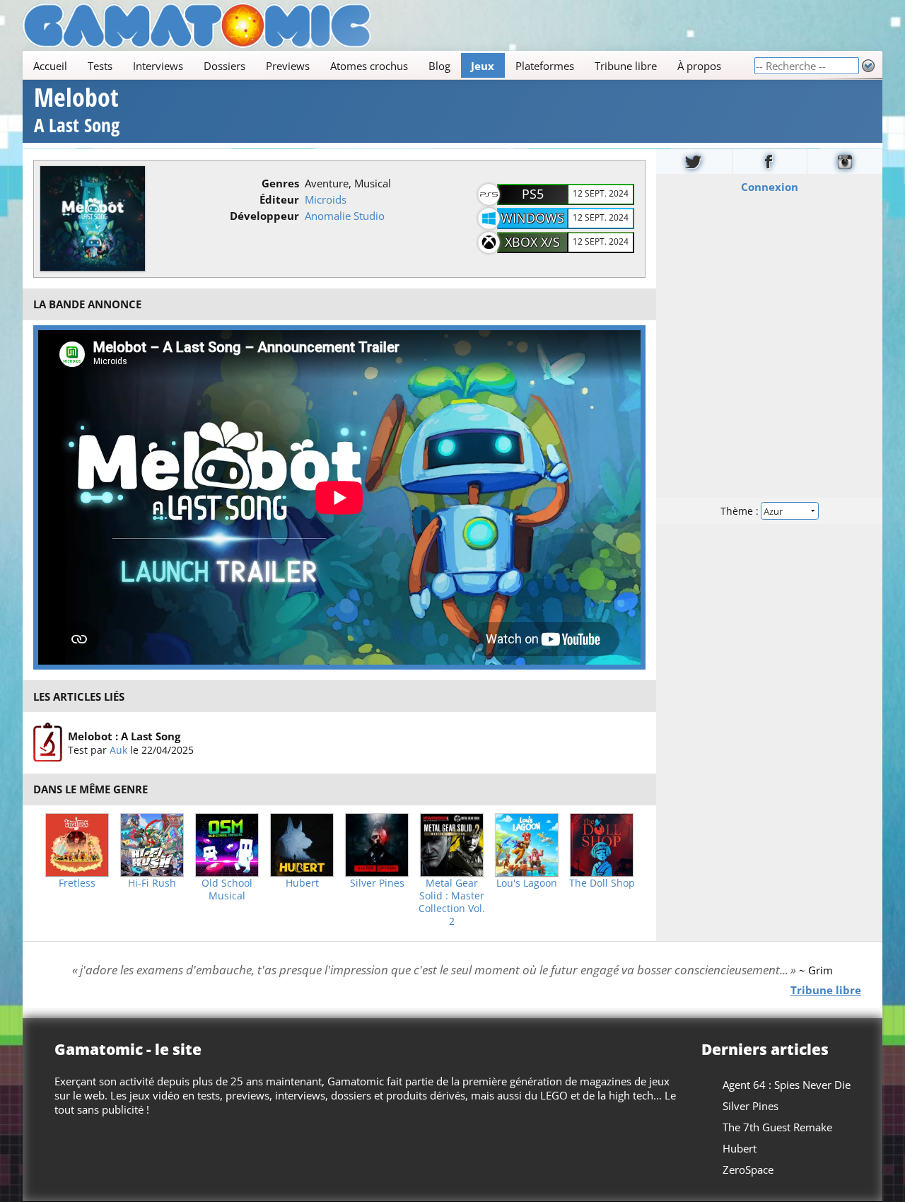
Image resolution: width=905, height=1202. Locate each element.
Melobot (76, 112)
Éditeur (279, 199)
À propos (699, 66)
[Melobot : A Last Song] (47, 742)
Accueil (50, 66)
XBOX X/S (532, 241)
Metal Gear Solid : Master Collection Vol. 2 (452, 902)
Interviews (158, 66)
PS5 (533, 193)
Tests (100, 66)
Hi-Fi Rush (152, 883)
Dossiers (224, 66)
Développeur (264, 216)
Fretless (77, 883)
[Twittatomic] (694, 161)
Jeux (482, 66)
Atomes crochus (369, 66)
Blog (439, 66)
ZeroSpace (748, 1169)
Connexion (769, 186)
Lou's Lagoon (526, 883)
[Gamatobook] (769, 161)
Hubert (302, 883)
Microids (325, 199)
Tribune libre (626, 66)
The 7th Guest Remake (777, 1127)
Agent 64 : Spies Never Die (787, 1085)
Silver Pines (377, 883)
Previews (288, 66)
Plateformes (544, 66)
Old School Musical (227, 889)
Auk (118, 750)
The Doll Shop (602, 883)
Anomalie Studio (345, 216)
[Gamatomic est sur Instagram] (844, 161)
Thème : (740, 510)
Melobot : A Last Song (124, 736)
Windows (532, 217)
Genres (280, 183)
